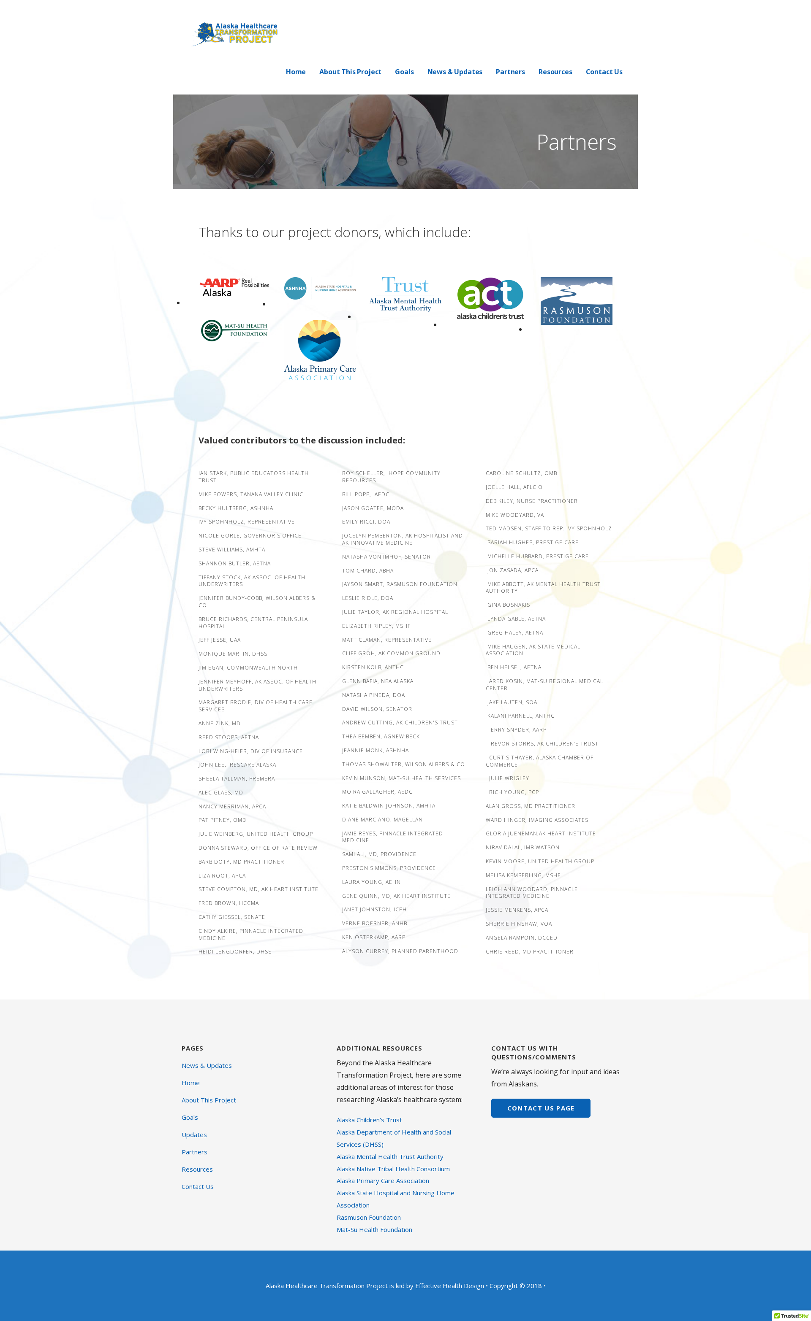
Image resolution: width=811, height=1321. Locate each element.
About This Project (350, 71)
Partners (510, 71)
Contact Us (604, 71)
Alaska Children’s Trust (369, 1120)
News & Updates (455, 71)
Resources (555, 71)
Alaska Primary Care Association (383, 1180)
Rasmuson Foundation (369, 1217)
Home (296, 71)
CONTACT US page (541, 1108)
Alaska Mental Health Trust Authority (390, 1156)
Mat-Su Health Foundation (374, 1229)
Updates (194, 1134)
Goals (404, 71)
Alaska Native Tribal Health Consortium (393, 1168)
